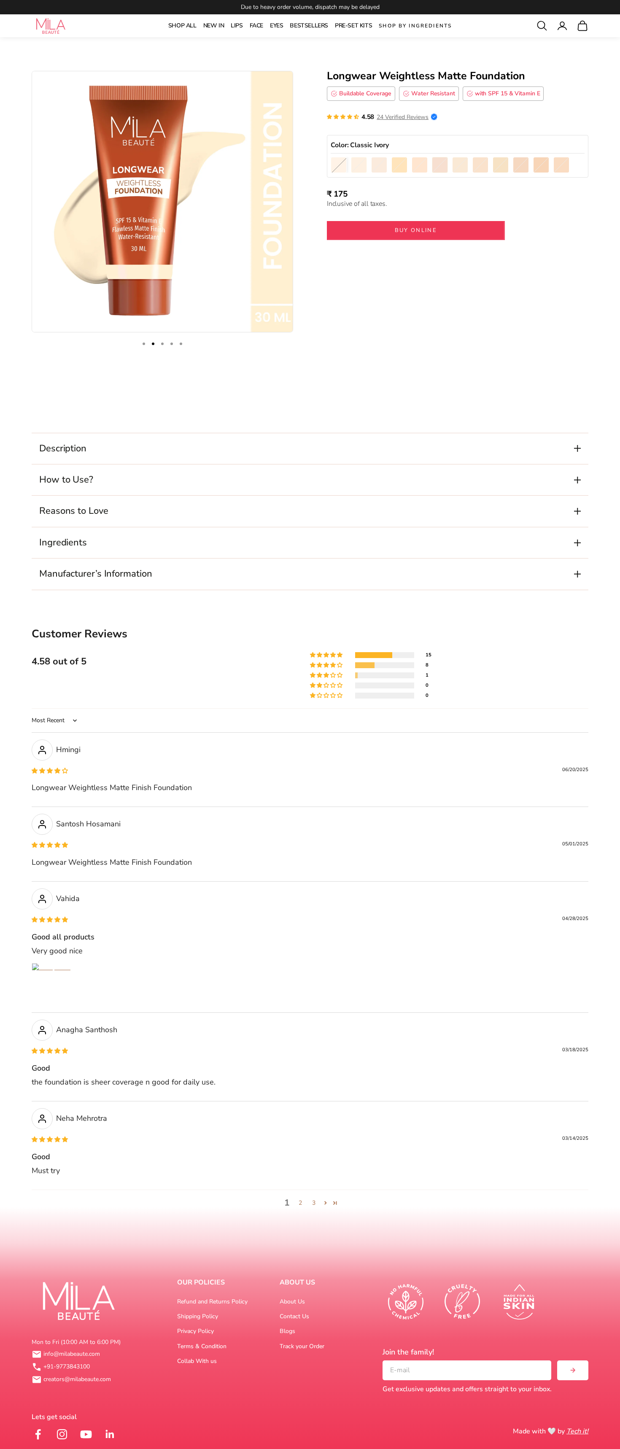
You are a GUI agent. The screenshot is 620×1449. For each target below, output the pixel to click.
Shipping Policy (197, 1316)
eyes (276, 26)
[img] (50, 771)
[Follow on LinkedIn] (109, 1434)
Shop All (182, 26)
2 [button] (300, 1203)
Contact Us (294, 1316)
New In (213, 26)
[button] (343, 116)
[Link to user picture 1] (52, 983)
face (256, 26)
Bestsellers (309, 26)
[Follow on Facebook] (37, 1434)
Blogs (287, 1331)
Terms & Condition (201, 1346)
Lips (237, 26)
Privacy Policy (195, 1331)
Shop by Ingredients (415, 25)
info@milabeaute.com (71, 1354)
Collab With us (197, 1361)
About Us (292, 1302)
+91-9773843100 (66, 1367)
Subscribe (572, 1370)
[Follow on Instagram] (61, 1434)
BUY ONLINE (416, 230)
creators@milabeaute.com (77, 1379)
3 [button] (313, 1203)
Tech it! (577, 1431)
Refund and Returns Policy (212, 1302)
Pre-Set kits (353, 26)
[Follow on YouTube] (85, 1434)
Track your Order (302, 1346)
